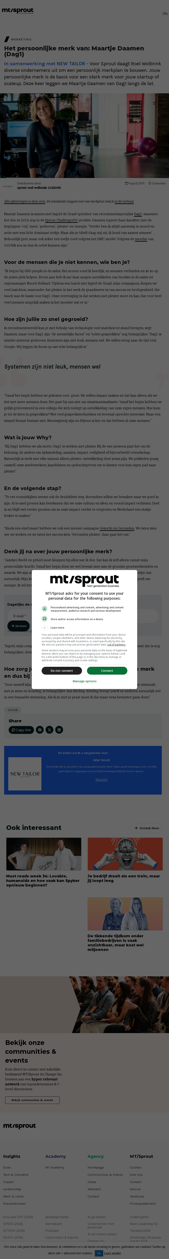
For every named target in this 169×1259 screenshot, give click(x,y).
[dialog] (84, 629)
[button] (84, 628)
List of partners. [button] (116, 644)
